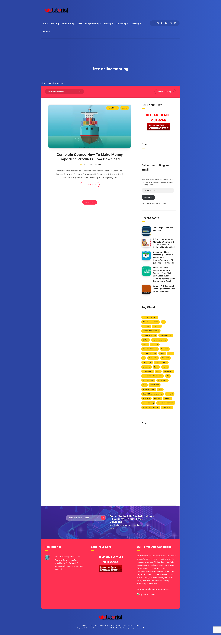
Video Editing (148, 403)
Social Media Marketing (152, 394)
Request (121, 625)
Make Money (113, 108)
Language (147, 362)
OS (168, 376)
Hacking (55, 23)
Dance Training (149, 335)
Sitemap (114, 625)
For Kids (155, 344)
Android (146, 326)
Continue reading (90, 184)
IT (143, 358)
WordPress (167, 407)
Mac (158, 371)
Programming (92, 23)
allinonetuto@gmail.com (159, 589)
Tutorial (169, 394)
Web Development (166, 403)
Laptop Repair (161, 362)
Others (46, 31)
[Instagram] (166, 23)
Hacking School (149, 353)
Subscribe (148, 197)
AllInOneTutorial (116, 628)
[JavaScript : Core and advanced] (146, 231)
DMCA (84, 625)
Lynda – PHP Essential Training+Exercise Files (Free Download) (164, 288)
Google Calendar (150, 349)
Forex (145, 344)
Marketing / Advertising (152, 376)
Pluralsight (154, 385)
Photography (148, 380)
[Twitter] (158, 23)
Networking (68, 23)
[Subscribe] (103, 517)
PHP (144, 385)
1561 (99, 164)
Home (43, 83)
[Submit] (81, 91)
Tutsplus (146, 398)
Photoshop (162, 380)
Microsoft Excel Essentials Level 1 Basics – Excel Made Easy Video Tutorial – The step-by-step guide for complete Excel (164, 274)
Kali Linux (165, 358)
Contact (136, 625)
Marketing (121, 23)
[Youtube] (175, 23)
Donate (129, 625)
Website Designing (150, 407)
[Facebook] (154, 23)
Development (165, 335)
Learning (135, 23)
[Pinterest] (171, 23)
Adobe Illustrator (150, 317)
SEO (80, 23)
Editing (107, 23)
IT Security (153, 358)
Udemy (125, 108)
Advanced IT (139, 628)
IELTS (171, 353)
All (44, 23)
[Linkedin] (162, 23)
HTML (162, 353)
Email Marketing (159, 340)
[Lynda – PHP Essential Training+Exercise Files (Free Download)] (146, 289)
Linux (156, 367)
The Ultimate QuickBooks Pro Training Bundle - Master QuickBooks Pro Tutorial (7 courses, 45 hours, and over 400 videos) (69, 563)
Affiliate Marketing (150, 322)
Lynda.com (147, 371)
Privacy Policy (93, 625)
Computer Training (151, 331)
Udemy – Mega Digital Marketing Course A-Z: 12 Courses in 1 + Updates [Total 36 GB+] (164, 243)
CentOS (157, 326)
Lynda (165, 367)
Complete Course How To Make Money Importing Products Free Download (90, 156)
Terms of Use (104, 625)
